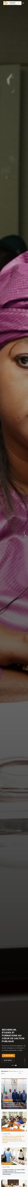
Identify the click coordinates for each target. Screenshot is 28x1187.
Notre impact (8, 1060)
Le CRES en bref (8, 1055)
